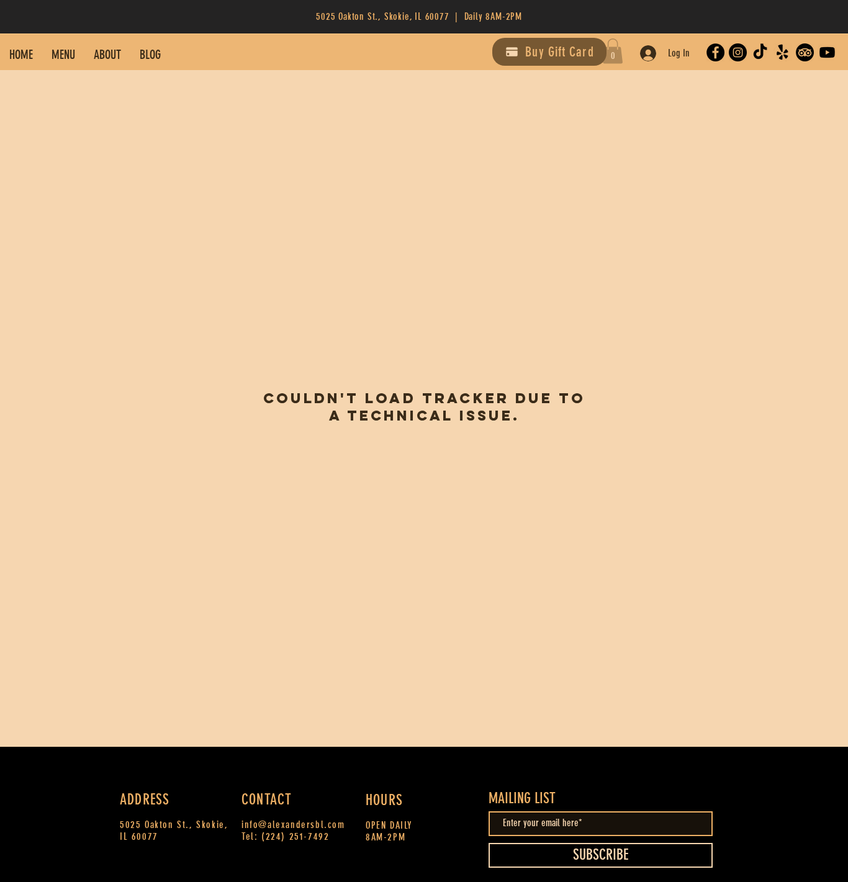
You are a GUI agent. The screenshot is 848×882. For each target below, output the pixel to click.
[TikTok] (760, 52)
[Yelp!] (783, 52)
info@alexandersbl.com (293, 825)
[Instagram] (738, 52)
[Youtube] (827, 52)
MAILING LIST (522, 798)
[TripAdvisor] (805, 52)
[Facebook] (715, 52)
